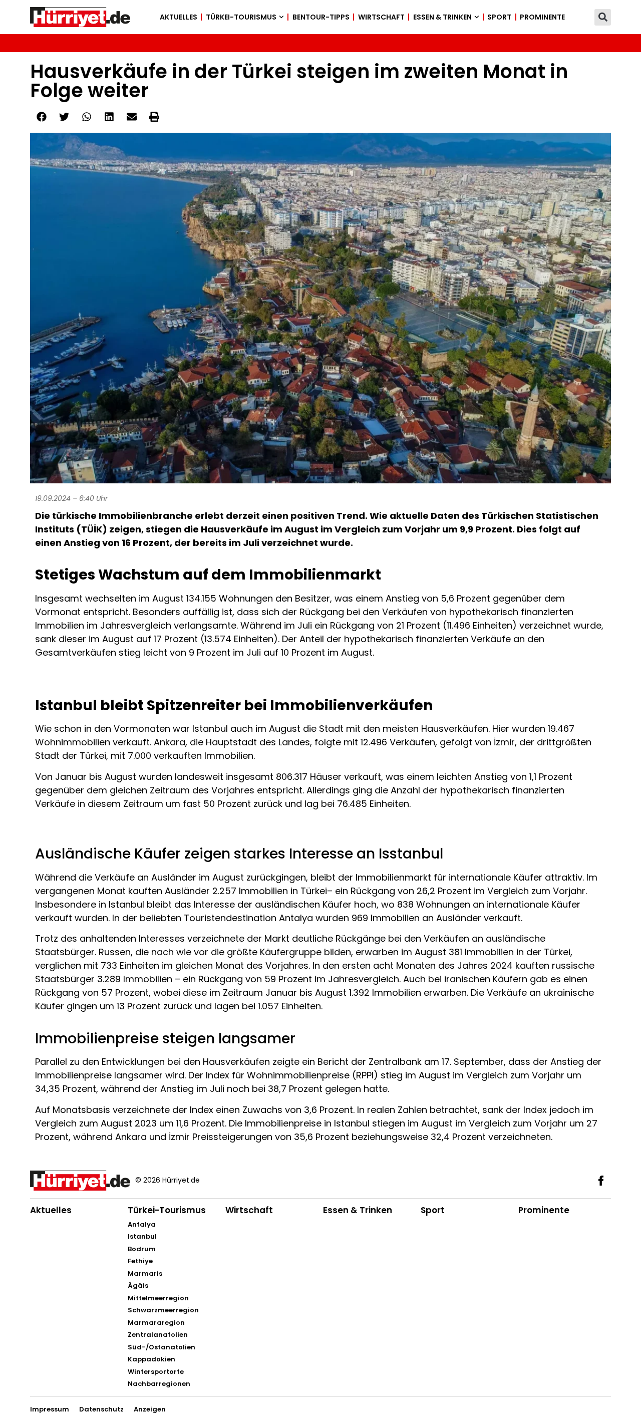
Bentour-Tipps (321, 17)
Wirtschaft (381, 17)
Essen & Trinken (442, 17)
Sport (499, 17)
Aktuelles (178, 17)
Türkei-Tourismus (241, 17)
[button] (602, 17)
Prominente (542, 17)
